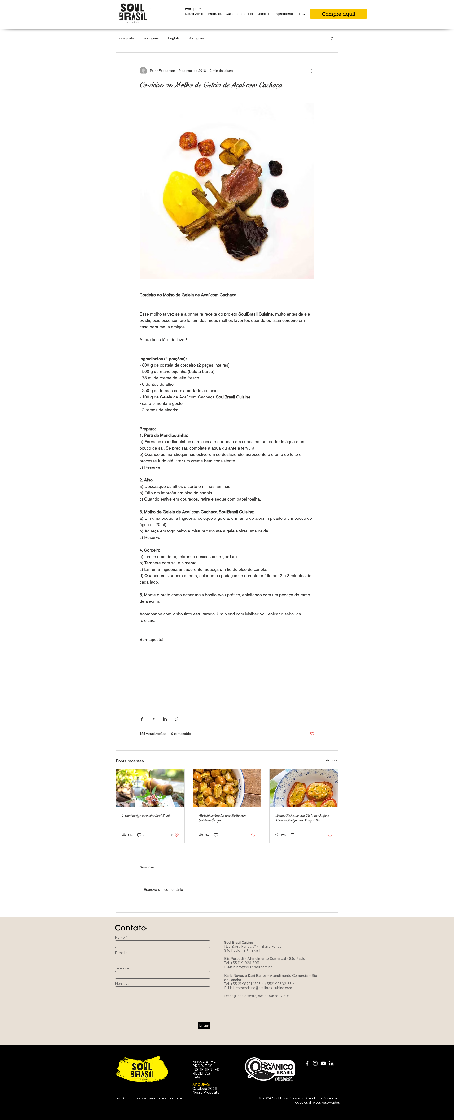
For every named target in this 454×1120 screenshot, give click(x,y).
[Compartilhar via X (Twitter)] (153, 719)
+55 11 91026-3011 (245, 963)
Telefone (122, 968)
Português (151, 38)
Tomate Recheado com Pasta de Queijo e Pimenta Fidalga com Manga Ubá (302, 818)
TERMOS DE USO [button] (171, 1098)
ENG (198, 9)
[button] (332, 38)
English (173, 38)
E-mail (120, 953)
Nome (120, 937)
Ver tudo (332, 760)
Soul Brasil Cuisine (239, 942)
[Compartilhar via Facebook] (142, 719)
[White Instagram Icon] (315, 1063)
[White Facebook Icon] (307, 1063)
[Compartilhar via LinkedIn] (165, 719)
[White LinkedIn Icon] (331, 1063)
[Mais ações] (311, 71)
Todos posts (125, 38)
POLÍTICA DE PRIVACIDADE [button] (136, 1098)
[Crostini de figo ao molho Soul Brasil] (150, 788)
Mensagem (124, 983)
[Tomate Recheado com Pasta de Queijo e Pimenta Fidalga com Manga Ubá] (304, 788)
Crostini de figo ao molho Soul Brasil (146, 815)
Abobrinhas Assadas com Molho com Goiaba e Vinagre (222, 818)
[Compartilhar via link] (176, 719)
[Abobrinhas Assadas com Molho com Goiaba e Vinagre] (227, 788)
